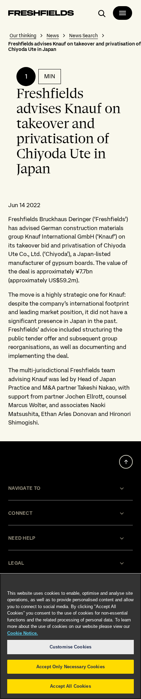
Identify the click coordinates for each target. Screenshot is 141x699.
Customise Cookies (70, 646)
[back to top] (126, 462)
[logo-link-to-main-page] (41, 14)
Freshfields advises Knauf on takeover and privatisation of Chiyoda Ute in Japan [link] (74, 46)
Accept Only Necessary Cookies (70, 666)
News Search (83, 35)
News (53, 35)
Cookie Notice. (22, 633)
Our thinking (23, 35)
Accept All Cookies (70, 686)
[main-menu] (122, 13)
